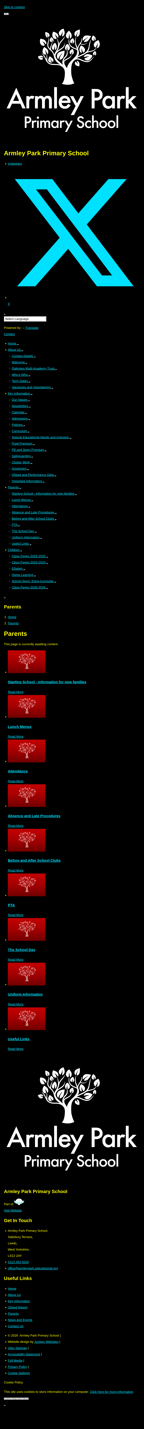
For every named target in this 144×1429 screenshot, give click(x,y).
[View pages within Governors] (28, 469)
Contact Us (15, 1326)
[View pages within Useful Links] (30, 544)
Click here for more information (111, 1392)
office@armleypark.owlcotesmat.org (33, 1268)
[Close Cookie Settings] (4, 1405)
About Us (14, 1295)
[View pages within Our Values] (29, 400)
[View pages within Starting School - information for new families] (76, 494)
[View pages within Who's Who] (29, 375)
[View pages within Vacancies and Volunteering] (52, 388)
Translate (31, 328)
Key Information (19, 1301)
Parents (13, 623)
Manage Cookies (17, 1398)
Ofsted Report (18, 1307)
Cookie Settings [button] (19, 1373)
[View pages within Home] (18, 344)
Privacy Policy (17, 1367)
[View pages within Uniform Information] (41, 538)
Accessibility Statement (24, 1354)
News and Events (20, 1320)
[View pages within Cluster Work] (31, 463)
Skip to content (14, 7)
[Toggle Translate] (4, 314)
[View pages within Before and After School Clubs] (55, 519)
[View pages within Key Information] (31, 394)
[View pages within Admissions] (29, 419)
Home (12, 617)
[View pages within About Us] (22, 350)
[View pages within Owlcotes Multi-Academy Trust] (56, 369)
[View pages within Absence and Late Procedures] (56, 513)
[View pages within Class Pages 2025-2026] (47, 588)
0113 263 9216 (18, 1262)
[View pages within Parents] (20, 488)
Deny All (25, 1398)
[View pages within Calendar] (26, 413)
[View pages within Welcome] (26, 363)
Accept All (7, 1398)
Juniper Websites (46, 1341)
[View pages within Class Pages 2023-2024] (47, 563)
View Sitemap (17, 1348)
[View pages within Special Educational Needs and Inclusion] (70, 438)
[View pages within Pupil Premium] (34, 444)
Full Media (15, 1360)
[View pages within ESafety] (24, 569)
